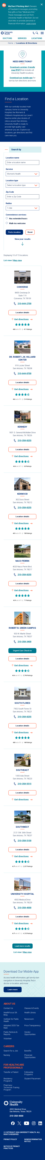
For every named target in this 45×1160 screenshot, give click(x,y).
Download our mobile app (21, 78)
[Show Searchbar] (37, 33)
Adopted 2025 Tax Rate (11, 1026)
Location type (12, 180)
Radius (9, 203)
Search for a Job (11, 1051)
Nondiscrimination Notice (33, 1140)
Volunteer (8, 1038)
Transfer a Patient (11, 1072)
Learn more (31, 23)
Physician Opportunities (30, 1056)
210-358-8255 (24, 440)
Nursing (7, 1055)
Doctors (7, 38)
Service (9, 169)
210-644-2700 (24, 303)
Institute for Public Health (11, 1020)
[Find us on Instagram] (33, 1123)
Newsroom (29, 1019)
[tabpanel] (22, 603)
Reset (30, 232)
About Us (9, 1003)
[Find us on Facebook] (13, 1123)
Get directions (21, 319)
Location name (12, 158)
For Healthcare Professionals (14, 1066)
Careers (9, 1046)
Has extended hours (18, 218)
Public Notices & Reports (10, 1033)
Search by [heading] (16, 149)
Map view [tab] (17, 260)
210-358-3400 (24, 641)
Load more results (22, 946)
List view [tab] (8, 260)
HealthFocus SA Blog (10, 1013)
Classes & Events (31, 1008)
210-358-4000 (24, 907)
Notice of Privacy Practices (12, 1147)
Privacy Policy (10, 1139)
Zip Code (10, 192)
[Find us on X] (19, 1123)
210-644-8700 (24, 373)
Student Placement (32, 1078)
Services (22, 38)
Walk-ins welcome (17, 223)
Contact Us (8, 1008)
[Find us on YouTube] (26, 1123)
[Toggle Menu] (42, 33)
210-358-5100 (24, 840)
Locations (36, 38)
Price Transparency (32, 1025)
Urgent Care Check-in (22, 651)
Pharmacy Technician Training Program (11, 1087)
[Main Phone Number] (33, 33)
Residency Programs (8, 1079)
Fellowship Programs (28, 1073)
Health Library (30, 1012)
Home (10, 43)
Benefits (27, 1051)
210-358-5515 (24, 783)
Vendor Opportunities (30, 1033)
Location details (22, 312)
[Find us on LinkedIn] (40, 1123)
